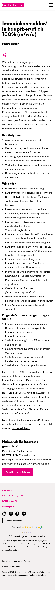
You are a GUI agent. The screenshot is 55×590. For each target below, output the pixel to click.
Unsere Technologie (14, 520)
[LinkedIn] (4, 514)
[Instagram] (11, 514)
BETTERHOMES (9, 501)
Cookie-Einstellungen (11, 566)
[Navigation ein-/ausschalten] (51, 5)
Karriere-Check (21, 428)
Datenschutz (29, 561)
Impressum (17, 561)
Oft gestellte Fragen (11, 495)
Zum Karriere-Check (17, 472)
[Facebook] (17, 514)
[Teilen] (4, 55)
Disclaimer (6, 561)
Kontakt (6, 490)
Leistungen (7, 506)
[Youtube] (24, 514)
